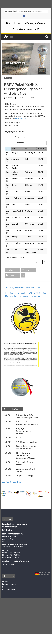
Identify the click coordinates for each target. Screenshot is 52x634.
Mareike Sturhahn (22, 98)
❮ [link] (36, 262)
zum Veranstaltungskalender (12, 482)
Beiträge (7, 78)
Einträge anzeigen (20, 137)
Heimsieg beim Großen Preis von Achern (22, 287)
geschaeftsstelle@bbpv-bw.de (17, 544)
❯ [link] (44, 262)
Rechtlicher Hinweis (8, 589)
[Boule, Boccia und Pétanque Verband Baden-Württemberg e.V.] (6, 37)
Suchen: (20, 142)
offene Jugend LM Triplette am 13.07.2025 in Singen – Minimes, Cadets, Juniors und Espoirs (26, 294)
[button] (6, 148)
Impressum (6, 581)
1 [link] (40, 262)
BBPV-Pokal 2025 (21, 119)
